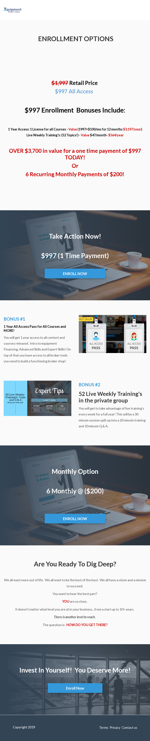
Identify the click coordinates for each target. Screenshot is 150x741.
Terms (103, 727)
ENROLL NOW (75, 273)
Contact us (129, 727)
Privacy (115, 727)
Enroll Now (75, 688)
